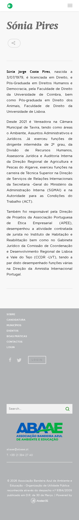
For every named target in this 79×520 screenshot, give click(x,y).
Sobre (11, 314)
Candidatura (16, 320)
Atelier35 (42, 501)
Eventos (12, 331)
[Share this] (10, 360)
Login (11, 347)
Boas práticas (17, 336)
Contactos (14, 342)
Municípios (14, 325)
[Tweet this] (19, 360)
